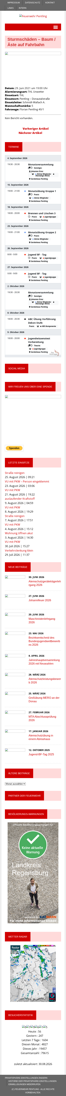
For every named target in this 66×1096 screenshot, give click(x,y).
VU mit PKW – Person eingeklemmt (27, 481)
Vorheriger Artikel (36, 129)
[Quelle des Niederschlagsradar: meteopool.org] (33, 973)
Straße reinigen (15, 473)
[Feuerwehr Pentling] (33, 16)
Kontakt (50, 3)
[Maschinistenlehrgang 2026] (15, 621)
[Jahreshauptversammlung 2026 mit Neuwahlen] (15, 663)
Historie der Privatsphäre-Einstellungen (32, 1081)
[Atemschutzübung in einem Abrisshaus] (15, 738)
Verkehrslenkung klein (19, 550)
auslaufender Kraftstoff (20, 499)
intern (22, 8)
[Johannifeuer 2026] (15, 603)
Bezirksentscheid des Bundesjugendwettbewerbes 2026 (44, 641)
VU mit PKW (12, 490)
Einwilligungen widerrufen (24, 1084)
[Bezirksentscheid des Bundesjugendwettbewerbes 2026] (15, 640)
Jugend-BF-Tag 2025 (41, 754)
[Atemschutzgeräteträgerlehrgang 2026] (15, 584)
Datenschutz (32, 3)
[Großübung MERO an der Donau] (15, 700)
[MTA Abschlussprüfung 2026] (15, 719)
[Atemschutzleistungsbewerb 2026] (15, 682)
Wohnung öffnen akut (19, 533)
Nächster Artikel (30, 133)
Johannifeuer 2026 (40, 600)
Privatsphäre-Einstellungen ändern (26, 1078)
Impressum (13, 3)
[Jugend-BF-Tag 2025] (15, 757)
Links (11, 8)
